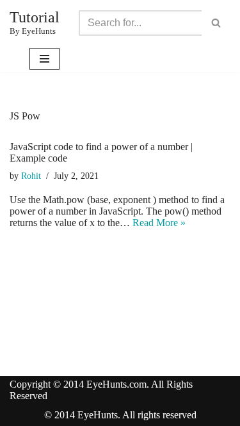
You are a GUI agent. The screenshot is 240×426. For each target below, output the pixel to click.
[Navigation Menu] (44, 59)
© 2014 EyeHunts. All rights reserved (120, 414)
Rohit (31, 176)
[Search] (216, 23)
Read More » (159, 222)
